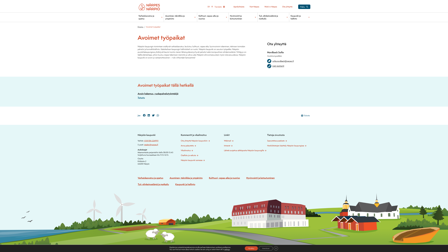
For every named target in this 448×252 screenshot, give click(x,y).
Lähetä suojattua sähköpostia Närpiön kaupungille (244, 150)
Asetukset (265, 248)
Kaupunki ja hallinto (296, 17)
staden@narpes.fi (151, 145)
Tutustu (141, 97)
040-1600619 (278, 66)
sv (209, 6)
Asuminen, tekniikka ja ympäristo (175, 17)
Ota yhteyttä (287, 6)
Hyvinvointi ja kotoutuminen (236, 17)
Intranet (227, 145)
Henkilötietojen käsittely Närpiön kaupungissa (285, 145)
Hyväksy (251, 248)
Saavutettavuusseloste (276, 141)
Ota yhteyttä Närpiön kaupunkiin (194, 141)
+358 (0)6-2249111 (151, 141)
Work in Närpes (270, 6)
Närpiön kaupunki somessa (191, 160)
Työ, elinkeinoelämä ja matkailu (268, 17)
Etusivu (140, 27)
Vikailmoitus (186, 150)
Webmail (227, 141)
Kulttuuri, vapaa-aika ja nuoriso (209, 17)
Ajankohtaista (238, 6)
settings (227, 249)
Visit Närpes (254, 6)
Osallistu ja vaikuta (188, 155)
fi (212, 6)
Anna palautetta (187, 145)
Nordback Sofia (275, 52)
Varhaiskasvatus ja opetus (146, 17)
